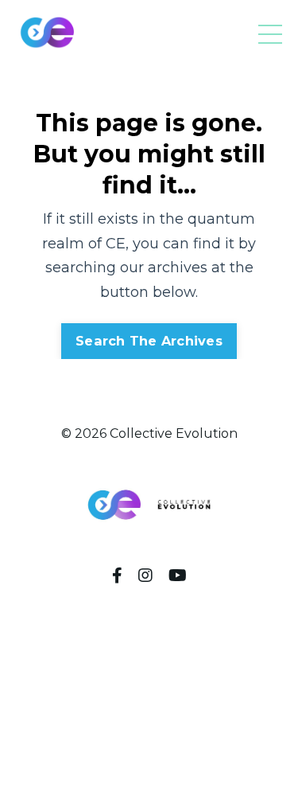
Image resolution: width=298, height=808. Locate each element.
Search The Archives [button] (149, 341)
